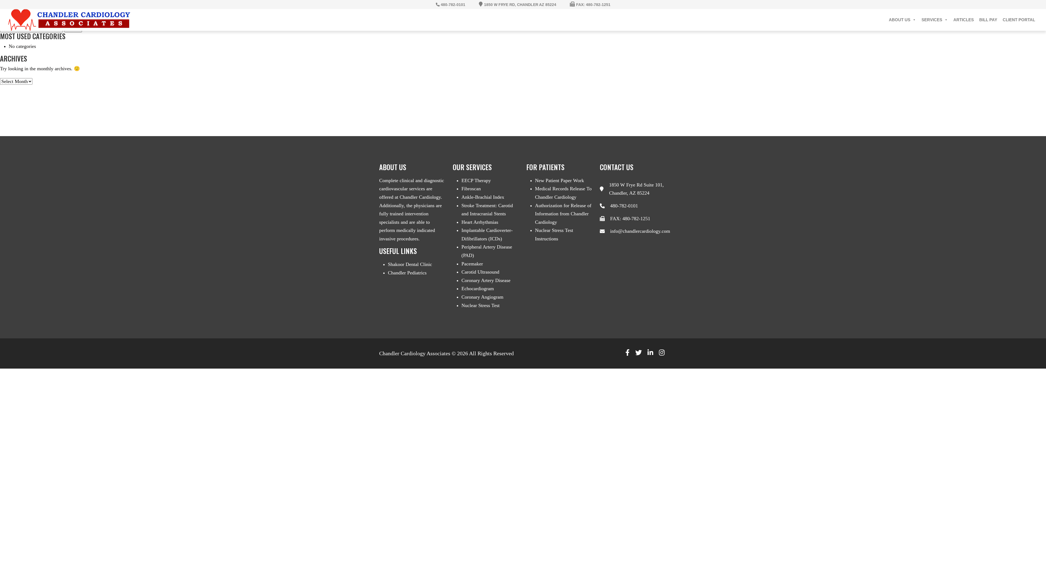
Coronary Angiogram (482, 297)
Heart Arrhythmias (479, 222)
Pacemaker (472, 264)
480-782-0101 (624, 206)
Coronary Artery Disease (485, 280)
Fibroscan (471, 188)
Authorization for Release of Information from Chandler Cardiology (563, 214)
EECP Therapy (476, 180)
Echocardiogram (477, 288)
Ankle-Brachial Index (482, 197)
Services (932, 19)
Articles (963, 19)
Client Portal (1019, 19)
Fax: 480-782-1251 (593, 4)
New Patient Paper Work (559, 180)
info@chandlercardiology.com (640, 231)
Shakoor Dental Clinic (410, 264)
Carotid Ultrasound (480, 272)
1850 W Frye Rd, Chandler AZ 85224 (520, 4)
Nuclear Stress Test (480, 305)
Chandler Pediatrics (407, 272)
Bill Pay (988, 19)
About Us (899, 19)
